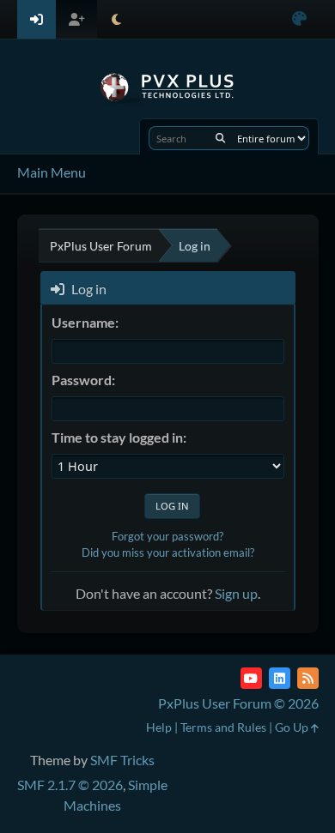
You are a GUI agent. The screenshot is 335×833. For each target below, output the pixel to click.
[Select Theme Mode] (116, 19)
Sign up (236, 593)
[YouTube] (251, 678)
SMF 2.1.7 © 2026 (70, 784)
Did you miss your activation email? (168, 552)
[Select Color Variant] (299, 19)
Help (159, 727)
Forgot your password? (167, 536)
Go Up (293, 727)
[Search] (220, 138)
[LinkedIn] (279, 678)
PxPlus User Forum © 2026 (238, 703)
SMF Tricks (122, 760)
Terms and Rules (223, 727)
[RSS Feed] (308, 678)
